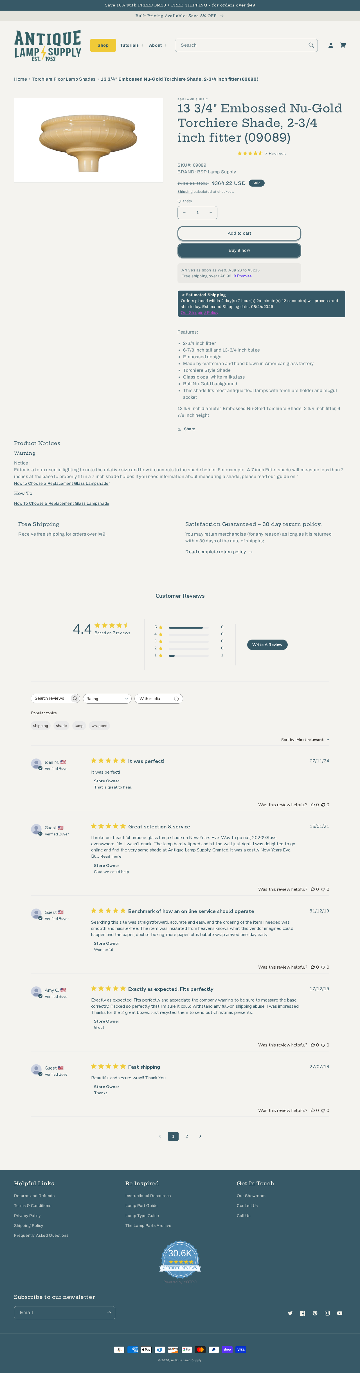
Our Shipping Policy (199, 313)
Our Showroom (251, 1196)
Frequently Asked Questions (41, 1235)
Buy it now (239, 250)
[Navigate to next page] (200, 1136)
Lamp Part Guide (141, 1206)
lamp (79, 725)
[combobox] (246, 45)
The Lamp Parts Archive (148, 1226)
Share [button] (189, 429)
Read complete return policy (215, 551)
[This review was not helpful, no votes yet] (323, 805)
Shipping (185, 192)
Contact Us (247, 1206)
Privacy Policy (27, 1216)
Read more (110, 856)
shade (61, 725)
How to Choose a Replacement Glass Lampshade (61, 483)
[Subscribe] (109, 1312)
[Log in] (331, 45)
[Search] (311, 45)
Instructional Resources (148, 1196)
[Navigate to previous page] (159, 1136)
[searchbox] (50, 698)
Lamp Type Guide (142, 1216)
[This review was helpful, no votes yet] (313, 805)
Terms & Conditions (32, 1206)
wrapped (99, 725)
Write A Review (267, 644)
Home (20, 79)
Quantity (184, 201)
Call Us (243, 1216)
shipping (40, 725)
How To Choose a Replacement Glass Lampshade (61, 503)
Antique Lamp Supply (186, 1360)
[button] (103, 45)
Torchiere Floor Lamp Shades (64, 79)
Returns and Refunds (34, 1196)
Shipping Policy (28, 1226)
